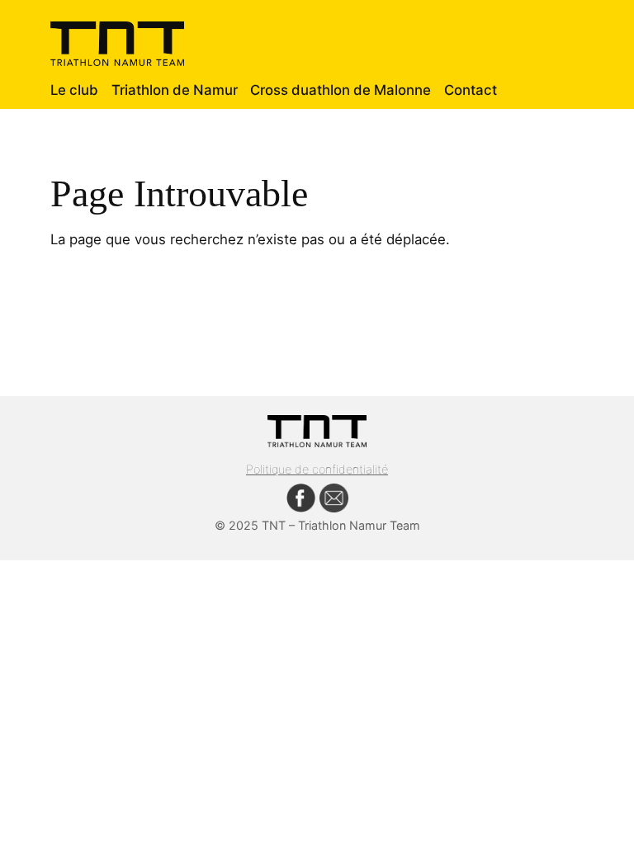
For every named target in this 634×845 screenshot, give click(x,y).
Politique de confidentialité (317, 469)
